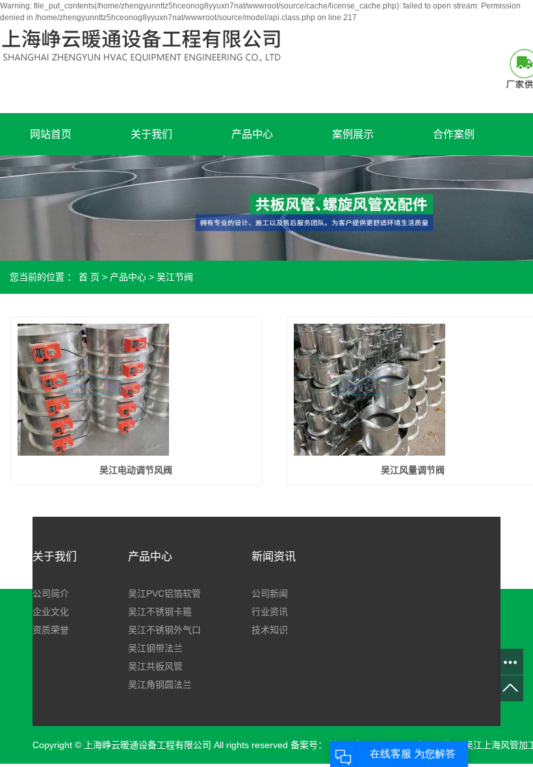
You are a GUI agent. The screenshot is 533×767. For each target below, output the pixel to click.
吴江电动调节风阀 (135, 470)
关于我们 (151, 134)
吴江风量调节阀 (413, 470)
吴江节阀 (175, 277)
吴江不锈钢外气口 (164, 630)
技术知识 (270, 630)
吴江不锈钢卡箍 (160, 611)
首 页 (89, 277)
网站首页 (51, 134)
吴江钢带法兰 (155, 648)
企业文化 (50, 611)
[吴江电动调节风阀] (93, 390)
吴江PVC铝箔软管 (164, 593)
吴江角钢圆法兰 (160, 684)
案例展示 (353, 134)
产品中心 (252, 134)
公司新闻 (270, 593)
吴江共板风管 (155, 666)
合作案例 (453, 134)
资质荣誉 (50, 630)
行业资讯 (270, 611)
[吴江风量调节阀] (369, 390)
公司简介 (50, 593)
